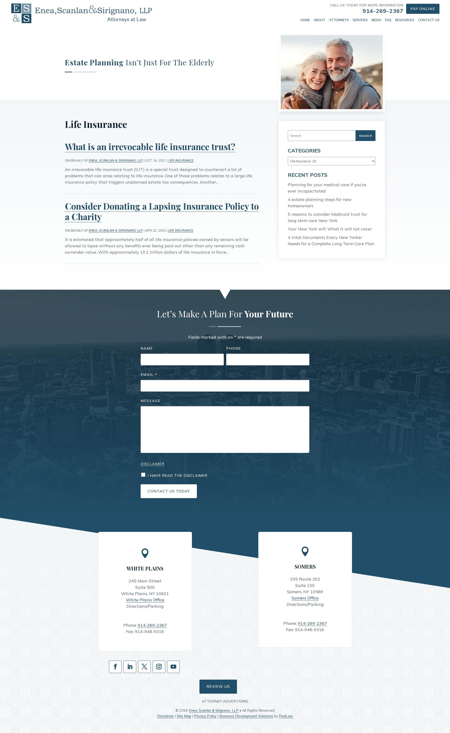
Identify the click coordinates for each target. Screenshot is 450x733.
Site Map (184, 716)
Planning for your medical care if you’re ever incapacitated (327, 188)
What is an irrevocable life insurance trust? (150, 146)
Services (360, 20)
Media (376, 20)
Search (365, 135)
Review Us (218, 686)
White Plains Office (145, 600)
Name (147, 348)
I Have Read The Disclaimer (177, 475)
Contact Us (428, 20)
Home (305, 20)
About (319, 20)
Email (149, 374)
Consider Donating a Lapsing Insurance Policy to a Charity (162, 211)
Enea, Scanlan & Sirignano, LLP (116, 160)
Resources (404, 20)
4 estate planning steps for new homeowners (320, 202)
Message (151, 401)
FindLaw (286, 716)
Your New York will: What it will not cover (330, 229)
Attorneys (339, 20)
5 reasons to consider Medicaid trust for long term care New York (327, 217)
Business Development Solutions (246, 716)
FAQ (388, 20)
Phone (233, 348)
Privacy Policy (205, 716)
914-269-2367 (383, 10)
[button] (445, 699)
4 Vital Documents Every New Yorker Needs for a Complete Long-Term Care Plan (331, 240)
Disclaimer (153, 464)
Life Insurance (181, 160)
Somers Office (305, 598)
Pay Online (422, 8)
